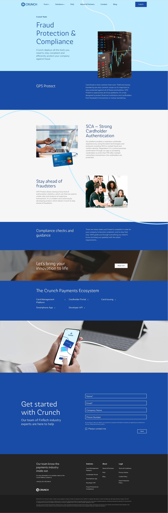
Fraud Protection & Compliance (92, 488)
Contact (104, 4)
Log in (141, 4)
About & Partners (87, 4)
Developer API (76, 308)
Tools (46, 4)
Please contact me (97, 429)
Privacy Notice (123, 472)
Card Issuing (107, 300)
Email (89, 403)
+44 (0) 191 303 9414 (43, 481)
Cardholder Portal (77, 300)
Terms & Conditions (125, 468)
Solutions (59, 4)
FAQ (72, 4)
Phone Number (93, 417)
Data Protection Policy (124, 482)
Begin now (121, 265)
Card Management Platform (45, 301)
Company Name (94, 410)
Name (89, 396)
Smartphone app (91, 478)
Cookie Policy (123, 476)
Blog (115, 4)
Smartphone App (44, 308)
